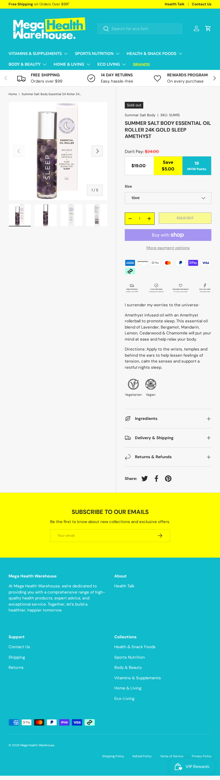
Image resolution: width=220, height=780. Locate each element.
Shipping (17, 657)
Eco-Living (124, 698)
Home (13, 94)
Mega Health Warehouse (37, 745)
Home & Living (127, 688)
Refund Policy (142, 756)
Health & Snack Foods (135, 647)
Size (128, 186)
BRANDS (141, 64)
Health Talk (175, 4)
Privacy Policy (201, 756)
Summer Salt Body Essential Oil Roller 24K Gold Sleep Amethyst (52, 94)
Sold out (185, 218)
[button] (208, 28)
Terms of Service (171, 756)
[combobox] (140, 28)
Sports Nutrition (129, 657)
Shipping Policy (113, 756)
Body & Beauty (128, 667)
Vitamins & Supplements (137, 678)
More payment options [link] (168, 248)
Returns (16, 667)
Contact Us (201, 4)
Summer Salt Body (140, 115)
